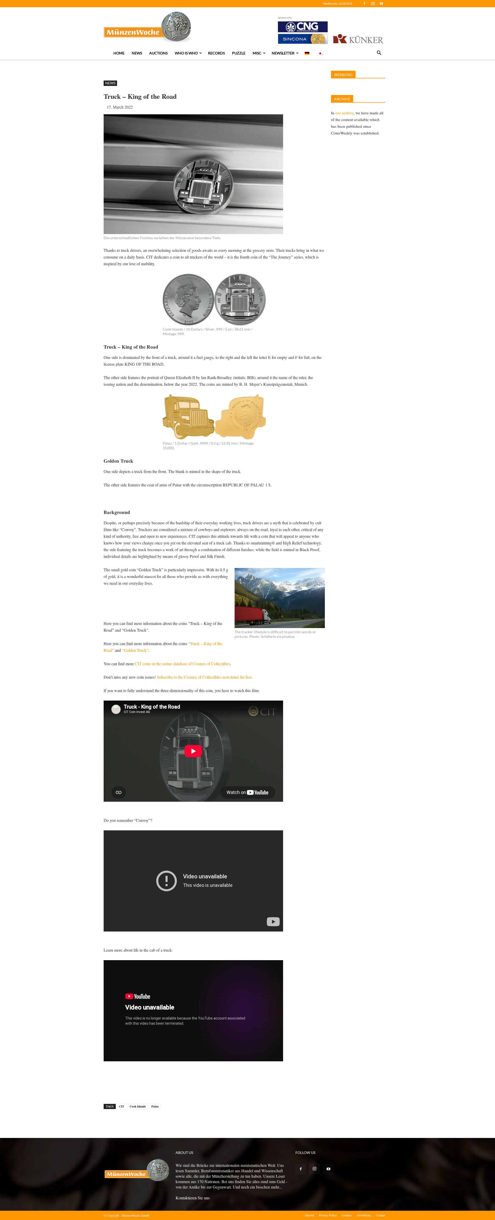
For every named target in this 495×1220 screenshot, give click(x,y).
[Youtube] (381, 3)
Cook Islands (138, 1106)
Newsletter (283, 53)
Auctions (158, 53)
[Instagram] (373, 3)
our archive (344, 112)
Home (119, 53)
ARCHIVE (342, 99)
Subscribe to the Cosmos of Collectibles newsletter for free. (205, 677)
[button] (379, 53)
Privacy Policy (328, 1215)
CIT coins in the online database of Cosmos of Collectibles (182, 663)
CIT (121, 1106)
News (137, 53)
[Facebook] (364, 3)
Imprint (309, 1215)
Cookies (347, 1215)
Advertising (364, 1215)
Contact (380, 1215)
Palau (155, 1106)
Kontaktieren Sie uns (193, 1197)
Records (216, 53)
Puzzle (238, 53)
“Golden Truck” (135, 650)
